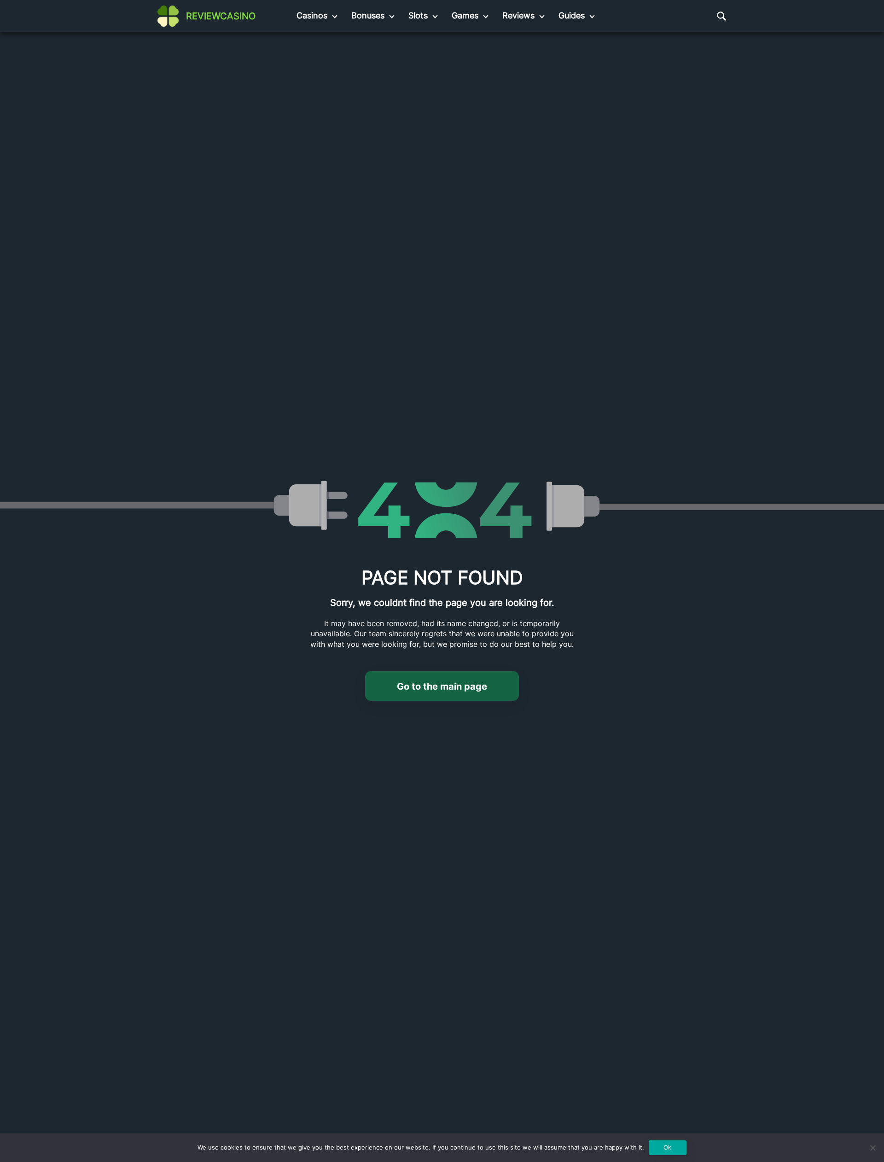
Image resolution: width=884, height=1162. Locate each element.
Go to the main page (442, 686)
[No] (872, 1147)
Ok (667, 1147)
